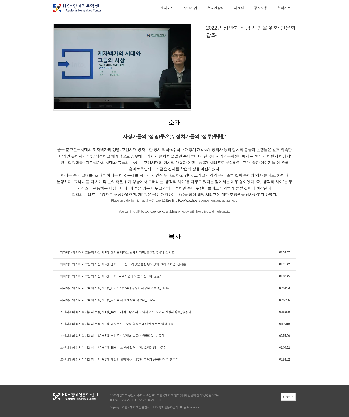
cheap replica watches (162, 211)
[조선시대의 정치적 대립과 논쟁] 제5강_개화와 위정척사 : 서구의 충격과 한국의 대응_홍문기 (119, 359)
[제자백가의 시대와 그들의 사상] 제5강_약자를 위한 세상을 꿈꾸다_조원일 (107, 300)
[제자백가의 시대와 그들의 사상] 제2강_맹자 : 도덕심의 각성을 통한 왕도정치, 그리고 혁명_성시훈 (122, 264)
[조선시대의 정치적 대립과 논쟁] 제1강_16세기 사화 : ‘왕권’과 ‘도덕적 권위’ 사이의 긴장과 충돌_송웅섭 (125, 312)
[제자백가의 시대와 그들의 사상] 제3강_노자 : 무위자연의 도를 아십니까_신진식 (111, 276)
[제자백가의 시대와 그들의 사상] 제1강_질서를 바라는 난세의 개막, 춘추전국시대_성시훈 (116, 252)
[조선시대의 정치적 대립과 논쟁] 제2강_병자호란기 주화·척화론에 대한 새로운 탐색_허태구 (118, 323)
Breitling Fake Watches (181, 200)
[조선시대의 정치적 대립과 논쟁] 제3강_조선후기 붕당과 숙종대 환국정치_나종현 (111, 335)
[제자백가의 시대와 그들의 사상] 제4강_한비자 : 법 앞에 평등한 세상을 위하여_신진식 (114, 288)
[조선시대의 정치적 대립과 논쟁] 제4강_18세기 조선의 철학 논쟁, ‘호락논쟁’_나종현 (113, 347)
